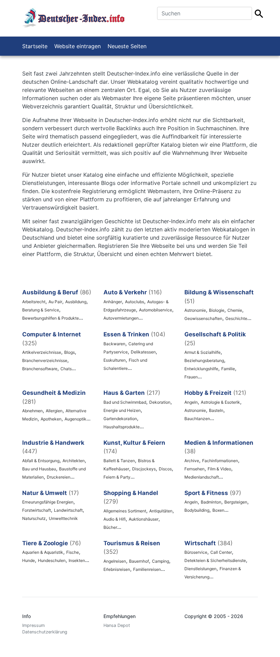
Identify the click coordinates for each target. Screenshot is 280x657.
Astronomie (195, 310)
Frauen (191, 376)
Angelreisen (114, 561)
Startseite (34, 46)
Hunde (28, 560)
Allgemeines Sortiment (124, 510)
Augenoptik (75, 418)
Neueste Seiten (127, 46)
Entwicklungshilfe (201, 368)
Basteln (216, 410)
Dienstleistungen (200, 568)
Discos (165, 468)
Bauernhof (139, 561)
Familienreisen (147, 569)
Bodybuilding (196, 510)
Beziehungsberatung (204, 360)
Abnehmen (32, 410)
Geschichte (236, 318)
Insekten (77, 560)
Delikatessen (143, 351)
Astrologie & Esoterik (220, 402)
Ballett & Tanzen (119, 460)
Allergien (54, 410)
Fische (72, 552)
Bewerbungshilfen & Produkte (50, 318)
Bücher (110, 527)
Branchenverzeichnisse (44, 360)
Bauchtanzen (197, 418)
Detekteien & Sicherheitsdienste (215, 560)
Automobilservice (155, 309)
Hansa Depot (116, 625)
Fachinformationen (220, 460)
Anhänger (112, 301)
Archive (191, 460)
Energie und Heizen (122, 410)
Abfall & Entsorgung (40, 460)
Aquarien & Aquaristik (42, 552)
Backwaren (114, 343)
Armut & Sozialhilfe (202, 352)
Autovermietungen (121, 318)
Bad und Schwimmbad (124, 402)
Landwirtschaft (68, 510)
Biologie (216, 310)
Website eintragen (77, 46)
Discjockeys (144, 468)
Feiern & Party (116, 477)
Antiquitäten (160, 510)
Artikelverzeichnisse (41, 352)
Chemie (234, 310)
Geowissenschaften (203, 318)
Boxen (218, 510)
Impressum (33, 625)
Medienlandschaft (201, 477)
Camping (160, 561)
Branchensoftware (39, 368)
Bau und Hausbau (39, 468)
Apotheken (51, 418)
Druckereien (58, 477)
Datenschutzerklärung (44, 631)
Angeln (191, 402)
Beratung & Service (40, 309)
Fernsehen (194, 468)
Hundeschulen (52, 560)
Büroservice (195, 552)
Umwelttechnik (63, 518)
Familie (228, 368)
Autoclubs (134, 301)
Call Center (221, 552)
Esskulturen (114, 360)
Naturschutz (34, 518)
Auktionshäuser (143, 519)
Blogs (69, 352)
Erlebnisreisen (116, 569)
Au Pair (55, 301)
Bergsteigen (235, 502)
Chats (66, 368)
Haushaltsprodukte (121, 426)
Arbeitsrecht (33, 301)
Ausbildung (75, 301)
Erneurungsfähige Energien (47, 502)
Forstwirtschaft (36, 510)
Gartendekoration (120, 418)
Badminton (211, 502)
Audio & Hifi (114, 519)
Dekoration (159, 402)
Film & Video (219, 468)
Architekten (73, 460)
